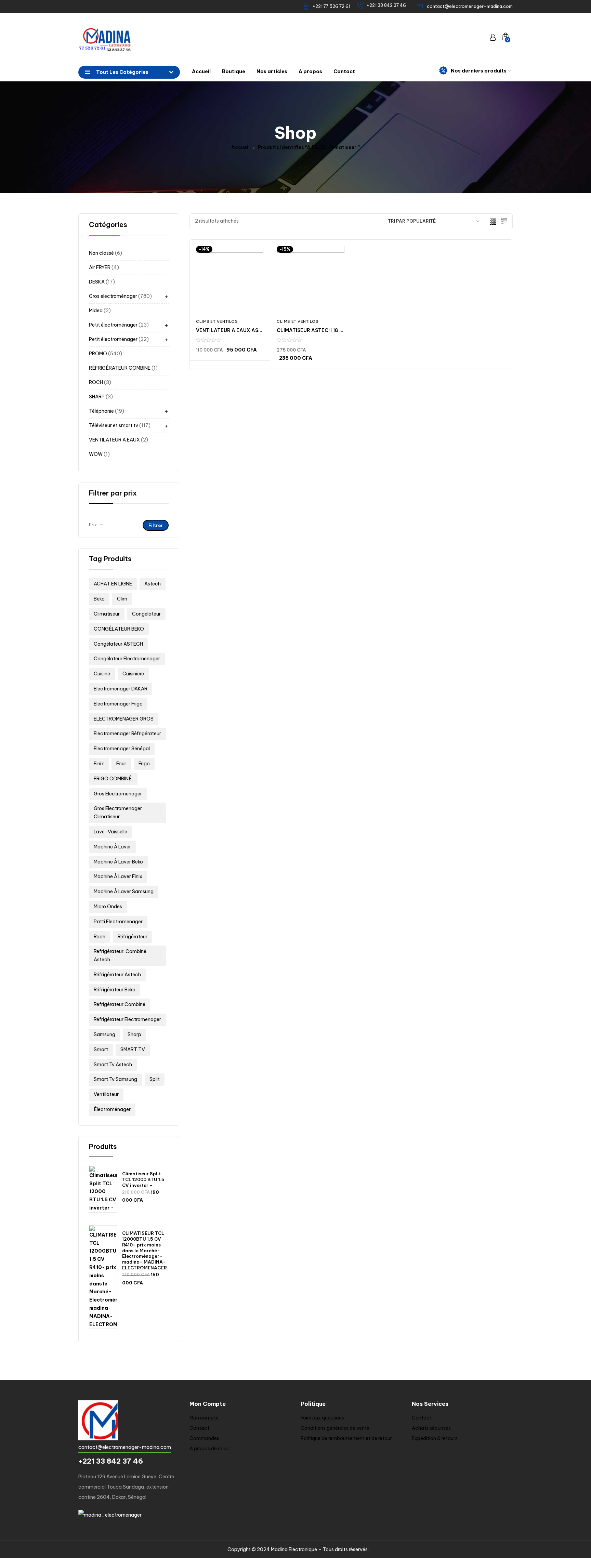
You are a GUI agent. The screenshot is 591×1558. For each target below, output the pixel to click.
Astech (152, 584)
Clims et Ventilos (216, 321)
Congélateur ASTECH (118, 644)
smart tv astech (113, 1064)
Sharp (134, 1034)
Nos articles (272, 71)
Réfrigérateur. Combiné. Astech (120, 955)
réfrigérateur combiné (119, 1004)
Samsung (104, 1034)
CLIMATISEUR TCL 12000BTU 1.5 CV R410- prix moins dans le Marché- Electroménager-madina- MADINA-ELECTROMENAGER (144, 1250)
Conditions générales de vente (335, 1428)
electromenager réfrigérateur (127, 733)
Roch (99, 937)
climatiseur (107, 614)
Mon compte (204, 1418)
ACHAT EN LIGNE (113, 584)
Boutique (233, 71)
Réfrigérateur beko (114, 990)
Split (154, 1079)
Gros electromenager (118, 794)
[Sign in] (492, 37)
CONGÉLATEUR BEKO (119, 629)
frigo (144, 764)
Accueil (201, 71)
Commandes (204, 1438)
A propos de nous (209, 1448)
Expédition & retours (435, 1438)
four (121, 764)
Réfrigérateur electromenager (127, 1019)
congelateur (146, 614)
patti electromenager (118, 922)
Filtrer (155, 525)
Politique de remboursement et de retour (346, 1438)
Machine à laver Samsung (124, 891)
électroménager (112, 1109)
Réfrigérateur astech (117, 975)
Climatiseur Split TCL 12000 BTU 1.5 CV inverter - (143, 1179)
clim (122, 599)
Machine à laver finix (118, 876)
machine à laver (112, 847)
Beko (99, 599)
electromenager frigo (118, 704)
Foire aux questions (322, 1418)
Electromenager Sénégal (122, 748)
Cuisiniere (133, 674)
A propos (310, 71)
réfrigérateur (132, 937)
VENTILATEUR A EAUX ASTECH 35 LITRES (247, 330)
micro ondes (108, 906)
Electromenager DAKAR (120, 689)
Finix (99, 764)
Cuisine (102, 674)
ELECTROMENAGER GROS (124, 719)
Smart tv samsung (115, 1079)
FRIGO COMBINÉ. (113, 779)
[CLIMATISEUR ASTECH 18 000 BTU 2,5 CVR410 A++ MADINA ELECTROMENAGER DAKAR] (310, 279)
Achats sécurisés (431, 1428)
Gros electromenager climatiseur (118, 812)
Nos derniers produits (479, 71)
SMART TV (132, 1049)
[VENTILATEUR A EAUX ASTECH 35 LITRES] (229, 279)
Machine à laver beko (118, 862)
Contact (344, 71)
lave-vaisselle (110, 832)
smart (101, 1049)
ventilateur (106, 1094)
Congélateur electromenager (127, 659)
